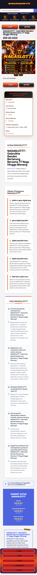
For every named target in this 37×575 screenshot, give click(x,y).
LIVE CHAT (19, 569)
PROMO (20, 551)
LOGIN (10, 27)
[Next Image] (34, 57)
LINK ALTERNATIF (19, 565)
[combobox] (17, 10)
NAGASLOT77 (11, 168)
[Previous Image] (3, 57)
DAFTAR (27, 27)
